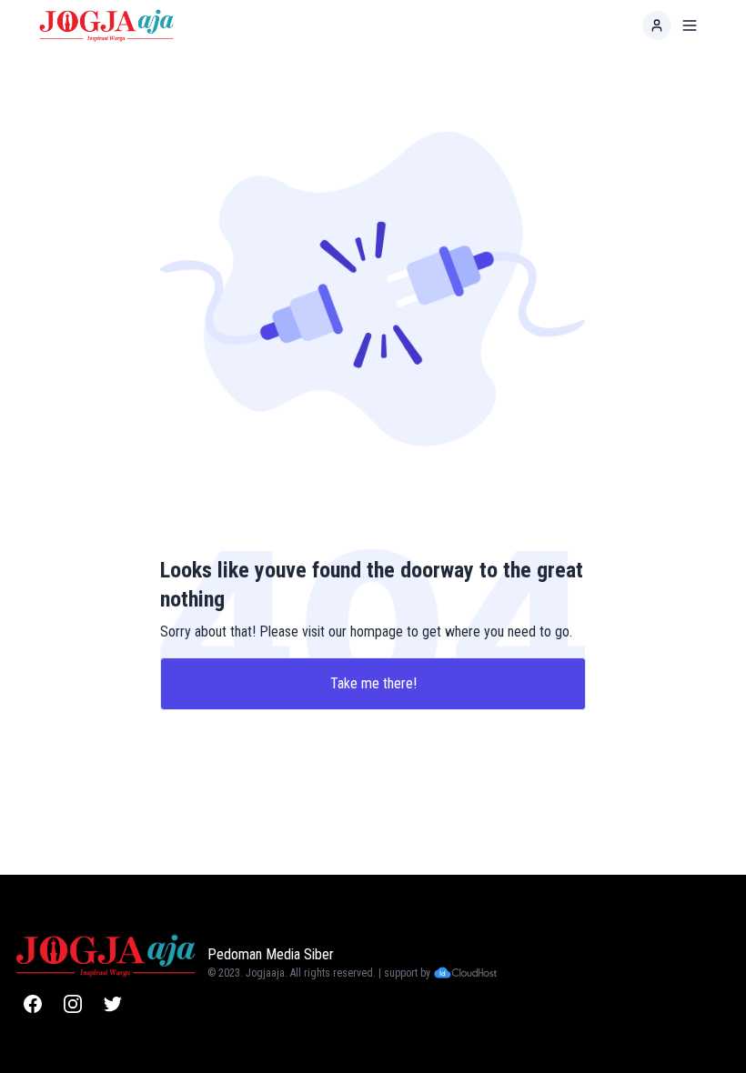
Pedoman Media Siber (270, 954)
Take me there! (373, 683)
